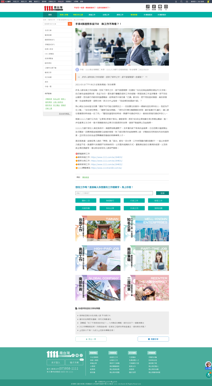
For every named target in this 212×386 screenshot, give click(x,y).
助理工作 (158, 200)
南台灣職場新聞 (154, 372)
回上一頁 (92, 339)
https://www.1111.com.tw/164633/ (106, 157)
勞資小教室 (49, 49)
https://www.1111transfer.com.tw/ (106, 167)
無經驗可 (110, 200)
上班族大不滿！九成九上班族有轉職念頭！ (97, 330)
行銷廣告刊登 (134, 363)
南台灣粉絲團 (153, 369)
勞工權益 (56, 105)
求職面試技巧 (50, 44)
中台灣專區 (94, 357)
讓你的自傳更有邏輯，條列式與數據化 (95, 319)
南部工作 (24, 1)
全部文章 (48, 30)
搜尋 (163, 193)
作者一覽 (48, 86)
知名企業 (56, 99)
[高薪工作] (98, 258)
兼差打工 (37, 1)
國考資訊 (48, 63)
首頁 (50, 14)
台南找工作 (114, 360)
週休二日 (86, 200)
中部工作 (16, 1)
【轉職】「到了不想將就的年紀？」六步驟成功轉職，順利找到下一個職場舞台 (111, 322)
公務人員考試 (58, 102)
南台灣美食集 (114, 369)
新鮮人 (63, 99)
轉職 (30, 1)
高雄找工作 (114, 357)
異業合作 (132, 366)
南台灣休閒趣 (114, 372)
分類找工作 (52, 1)
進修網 (44, 1)
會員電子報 (153, 363)
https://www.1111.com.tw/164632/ (106, 164)
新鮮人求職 (64, 14)
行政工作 (134, 200)
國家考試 (48, 105)
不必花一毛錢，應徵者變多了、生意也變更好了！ (92, 7)
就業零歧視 (153, 360)
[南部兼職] (146, 258)
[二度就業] (146, 288)
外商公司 (134, 208)
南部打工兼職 (114, 363)
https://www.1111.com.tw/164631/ (106, 160)
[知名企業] (146, 228)
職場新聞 (134, 14)
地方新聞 (48, 77)
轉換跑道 (85, 177)
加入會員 (201, 1)
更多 (81, 1)
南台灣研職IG (153, 366)
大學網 (76, 1)
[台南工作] (98, 228)
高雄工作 (92, 14)
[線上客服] (208, 1)
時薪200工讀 (78, 14)
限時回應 (158, 208)
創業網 (92, 369)
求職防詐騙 (153, 357)
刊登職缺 (132, 357)
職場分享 (48, 72)
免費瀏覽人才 (134, 360)
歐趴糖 (92, 372)
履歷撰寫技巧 (50, 39)
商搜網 (131, 369)
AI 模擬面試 (148, 14)
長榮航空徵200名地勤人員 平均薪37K (94, 315)
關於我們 (132, 372)
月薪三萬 (48, 108)
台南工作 (106, 14)
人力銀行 (5, 2)
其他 (46, 82)
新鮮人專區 (94, 360)
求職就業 (48, 99)
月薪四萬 (86, 208)
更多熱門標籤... (64, 113)
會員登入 (194, 1)
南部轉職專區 (114, 366)
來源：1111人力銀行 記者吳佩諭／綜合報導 (119, 69)
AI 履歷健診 (162, 14)
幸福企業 (61, 1)
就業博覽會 (49, 58)
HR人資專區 (49, 54)
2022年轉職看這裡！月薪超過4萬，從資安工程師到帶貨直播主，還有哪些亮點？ (112, 326)
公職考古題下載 (50, 68)
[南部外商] (98, 288)
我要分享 (154, 339)
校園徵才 (69, 1)
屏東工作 (120, 14)
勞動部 (63, 105)
